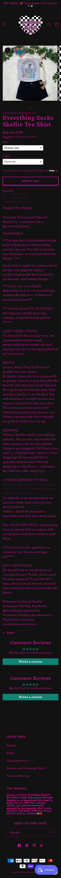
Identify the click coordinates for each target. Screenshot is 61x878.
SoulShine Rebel (25, 872)
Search (11, 745)
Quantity (8, 191)
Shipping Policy (18, 760)
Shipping (7, 136)
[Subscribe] (50, 833)
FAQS (10, 753)
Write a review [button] (30, 661)
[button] (4, 24)
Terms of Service (18, 776)
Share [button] (10, 633)
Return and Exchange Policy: (27, 768)
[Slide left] (23, 107)
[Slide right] (37, 107)
